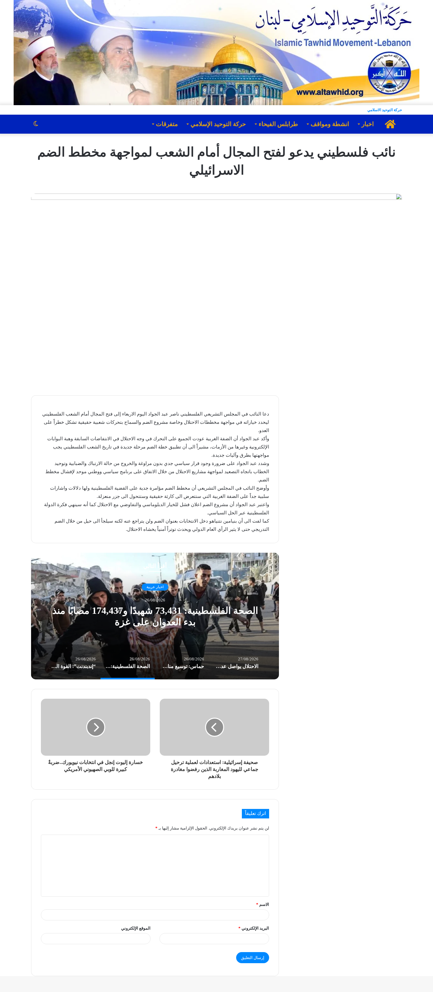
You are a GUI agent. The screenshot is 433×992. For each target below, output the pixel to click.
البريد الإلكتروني (253, 928)
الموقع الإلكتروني (136, 928)
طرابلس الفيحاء (278, 124)
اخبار (368, 124)
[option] (155, 616)
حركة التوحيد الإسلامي (218, 124)
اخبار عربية (155, 587)
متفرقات (167, 124)
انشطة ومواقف (330, 124)
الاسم (262, 904)
